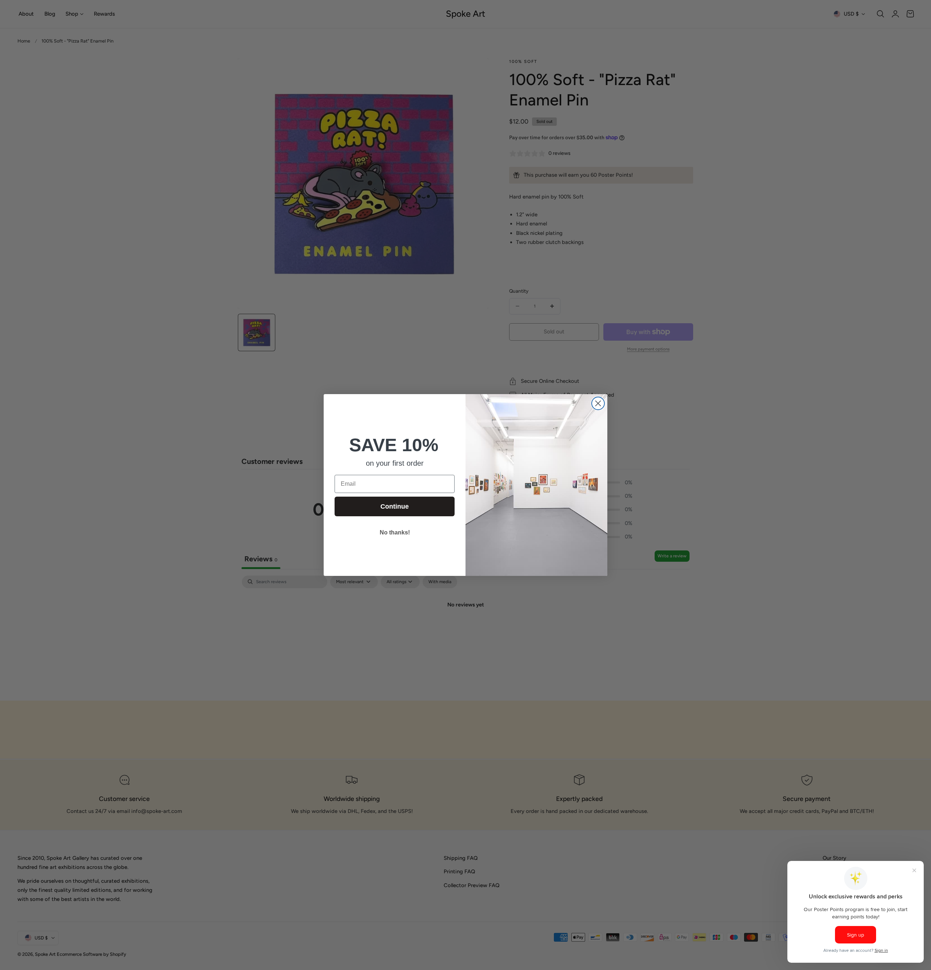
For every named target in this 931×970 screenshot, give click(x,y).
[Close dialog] (598, 403)
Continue (394, 506)
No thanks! (395, 532)
